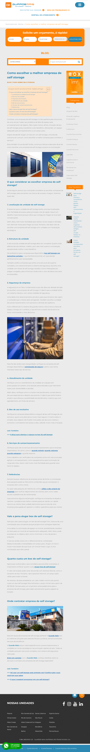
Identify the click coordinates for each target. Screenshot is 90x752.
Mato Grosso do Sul (28, 722)
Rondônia (38, 726)
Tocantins (52, 726)
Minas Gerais (11, 718)
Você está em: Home (14, 24)
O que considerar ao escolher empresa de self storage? (28, 92)
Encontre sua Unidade (31, 10)
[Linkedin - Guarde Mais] (80, 704)
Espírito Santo (54, 713)
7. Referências (15, 107)
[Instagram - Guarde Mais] (68, 704)
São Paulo (38, 718)
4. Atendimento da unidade (19, 101)
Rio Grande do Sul (27, 713)
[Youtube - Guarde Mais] (74, 704)
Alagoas (38, 722)
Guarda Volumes (72, 149)
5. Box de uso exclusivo (18, 103)
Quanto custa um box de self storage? (22, 111)
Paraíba (52, 722)
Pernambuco (54, 731)
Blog (9, 82)
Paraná (9, 713)
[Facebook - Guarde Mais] (62, 704)
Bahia (23, 731)
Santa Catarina (40, 713)
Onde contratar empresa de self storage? (23, 114)
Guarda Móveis (71, 144)
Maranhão (38, 731)
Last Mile (69, 154)
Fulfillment (70, 129)
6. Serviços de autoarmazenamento (21, 105)
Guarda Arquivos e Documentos (66, 748)
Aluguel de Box (71, 111)
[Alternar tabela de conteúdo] (47, 89)
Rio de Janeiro (26, 718)
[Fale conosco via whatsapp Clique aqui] (6, 746)
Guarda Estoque (72, 139)
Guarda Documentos (73, 134)
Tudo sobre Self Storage (24, 82)
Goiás (51, 718)
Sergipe (24, 726)
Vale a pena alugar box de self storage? (23, 109)
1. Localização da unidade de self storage (23, 94)
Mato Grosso (11, 722)
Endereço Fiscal (72, 124)
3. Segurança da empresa (18, 98)
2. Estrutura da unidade (18, 96)
